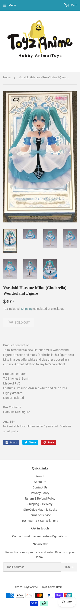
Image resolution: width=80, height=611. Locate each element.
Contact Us (40, 487)
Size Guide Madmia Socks (40, 509)
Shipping (27, 308)
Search (40, 476)
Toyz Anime (31, 587)
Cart (73, 5)
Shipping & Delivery (40, 504)
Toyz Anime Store (52, 587)
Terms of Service (40, 515)
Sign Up (69, 567)
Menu (12, 5)
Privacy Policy (40, 493)
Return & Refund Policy (40, 498)
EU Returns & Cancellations (40, 520)
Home (6, 77)
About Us (40, 482)
